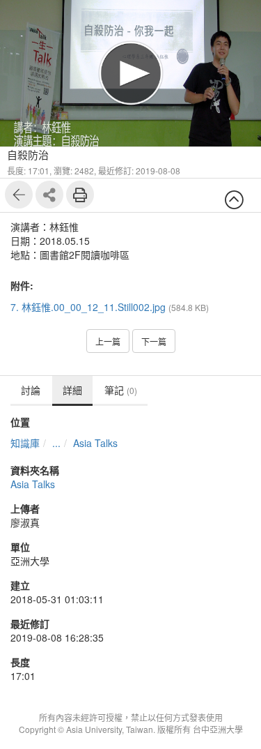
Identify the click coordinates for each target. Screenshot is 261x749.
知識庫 (25, 443)
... (56, 443)
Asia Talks (95, 443)
